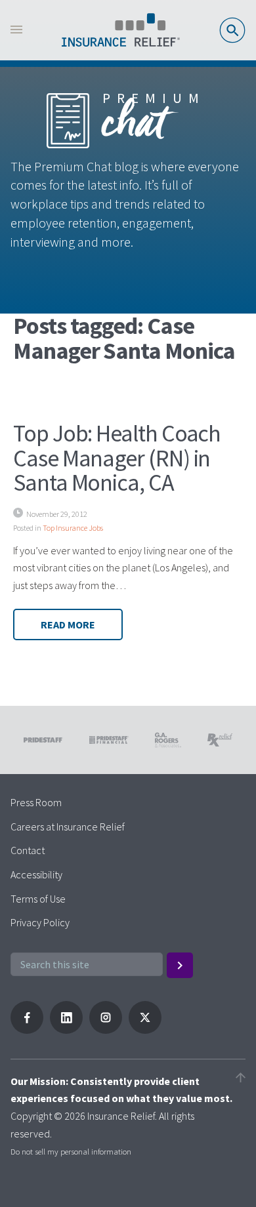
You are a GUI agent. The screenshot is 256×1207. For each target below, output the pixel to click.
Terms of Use (38, 898)
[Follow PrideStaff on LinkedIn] (66, 1029)
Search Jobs (232, 30)
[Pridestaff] (121, 30)
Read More (68, 624)
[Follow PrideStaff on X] (145, 1029)
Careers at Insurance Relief (68, 826)
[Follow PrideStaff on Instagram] (105, 1029)
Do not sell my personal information (71, 1151)
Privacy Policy (40, 922)
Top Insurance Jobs (73, 528)
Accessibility (36, 874)
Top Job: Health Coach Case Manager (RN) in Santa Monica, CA (117, 458)
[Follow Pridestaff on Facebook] (27, 1029)
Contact (28, 850)
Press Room (36, 802)
